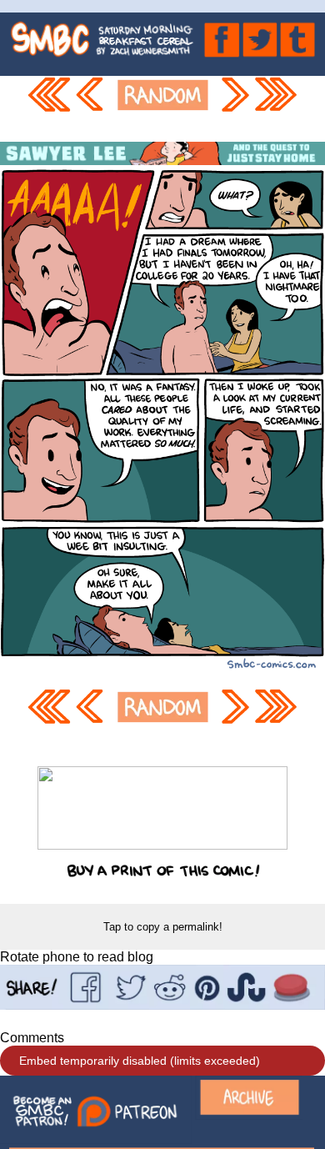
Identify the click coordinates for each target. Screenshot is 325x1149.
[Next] (234, 109)
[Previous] (92, 109)
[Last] (276, 109)
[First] (48, 109)
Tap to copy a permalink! (162, 927)
